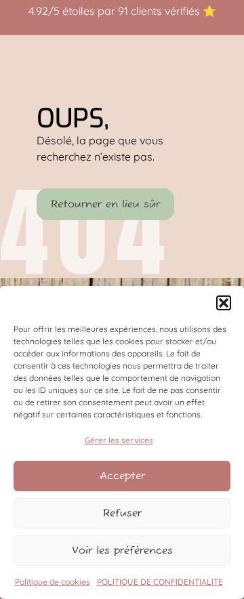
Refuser (122, 513)
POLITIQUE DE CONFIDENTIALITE (160, 582)
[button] (223, 303)
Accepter (122, 476)
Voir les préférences (122, 550)
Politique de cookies (52, 582)
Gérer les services (119, 440)
